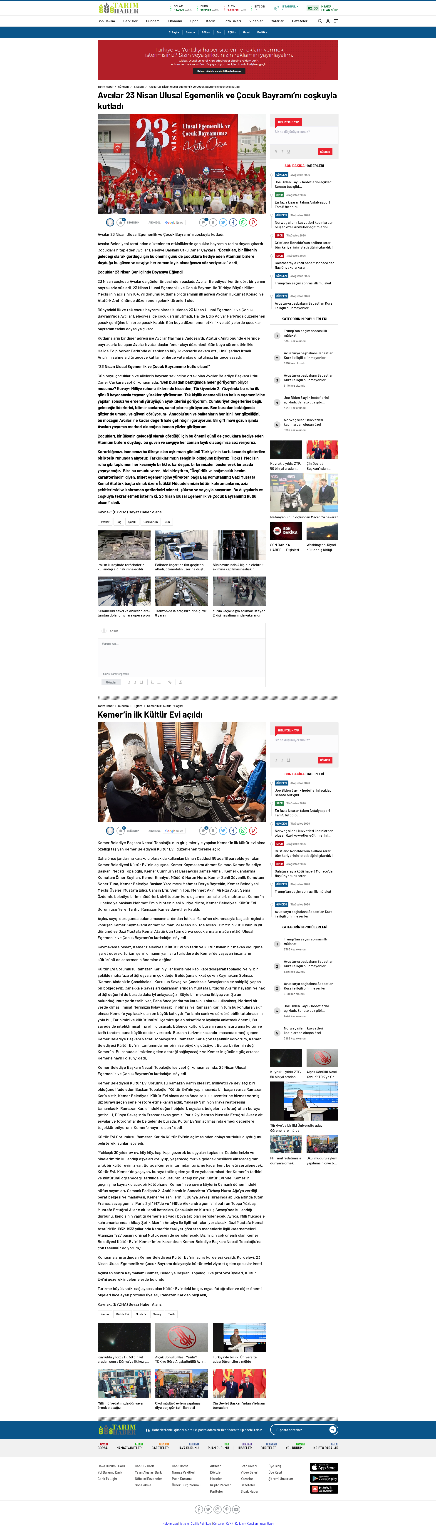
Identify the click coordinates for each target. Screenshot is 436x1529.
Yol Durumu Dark (110, 1472)
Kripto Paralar (325, 1446)
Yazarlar (277, 21)
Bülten (206, 32)
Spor (194, 21)
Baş (118, 522)
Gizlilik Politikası (201, 1523)
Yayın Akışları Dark (148, 1472)
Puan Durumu (218, 1446)
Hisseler (245, 1446)
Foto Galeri (232, 21)
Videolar (256, 21)
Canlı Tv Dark (144, 1466)
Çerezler (218, 1523)
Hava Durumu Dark (111, 1466)
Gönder (111, 682)
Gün (167, 522)
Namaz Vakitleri (129, 1446)
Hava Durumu (188, 1446)
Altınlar (215, 1466)
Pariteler (269, 1446)
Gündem (152, 21)
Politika (262, 32)
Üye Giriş (274, 1466)
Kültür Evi (122, 1314)
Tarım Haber (106, 86)
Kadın (210, 21)
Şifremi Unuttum (280, 1479)
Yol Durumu (295, 1446)
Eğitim (232, 32)
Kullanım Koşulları (246, 1523)
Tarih (171, 1314)
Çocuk (132, 522)
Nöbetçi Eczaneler (148, 1479)
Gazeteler (299, 21)
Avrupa (190, 32)
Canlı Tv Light (107, 1479)
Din (219, 32)
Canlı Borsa (180, 1466)
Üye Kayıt (275, 1472)
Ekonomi (175, 21)
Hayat (246, 32)
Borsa (103, 1446)
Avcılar (105, 522)
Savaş (157, 1314)
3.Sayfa (174, 32)
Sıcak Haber (250, 1491)
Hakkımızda (170, 1523)
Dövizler (216, 1472)
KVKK (229, 1523)
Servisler (130, 21)
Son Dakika (106, 21)
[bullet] (159, 682)
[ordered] (152, 682)
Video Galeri (249, 1472)
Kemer (105, 1314)
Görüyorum (151, 522)
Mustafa (141, 1314)
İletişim (184, 1523)
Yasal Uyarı (267, 1523)
